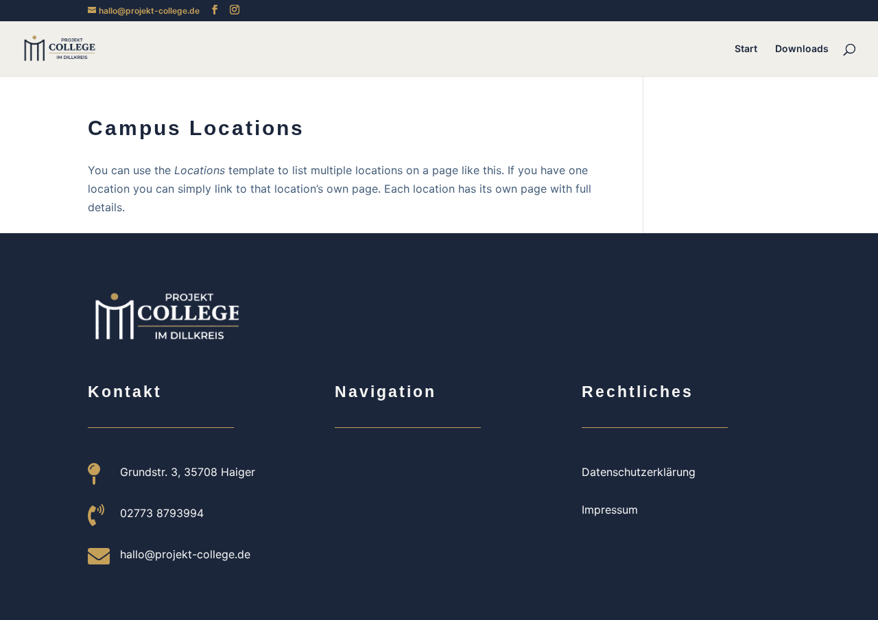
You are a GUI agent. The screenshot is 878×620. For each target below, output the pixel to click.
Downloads (802, 49)
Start (746, 49)
